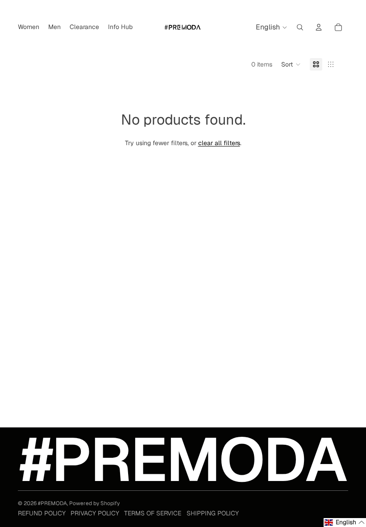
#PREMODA (52, 503)
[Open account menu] (319, 27)
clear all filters (219, 143)
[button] (291, 64)
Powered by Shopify (94, 503)
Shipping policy (213, 513)
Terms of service (152, 513)
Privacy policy (95, 513)
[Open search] (300, 27)
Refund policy (42, 513)
